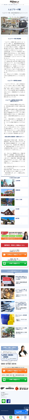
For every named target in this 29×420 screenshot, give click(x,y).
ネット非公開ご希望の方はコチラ (20, 412)
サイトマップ (3, 397)
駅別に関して (16, 4)
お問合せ (3, 395)
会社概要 (3, 392)
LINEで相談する (14, 263)
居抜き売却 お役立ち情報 (8, 4)
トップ (2, 4)
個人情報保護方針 (4, 394)
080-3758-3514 (8, 364)
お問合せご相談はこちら (14, 254)
